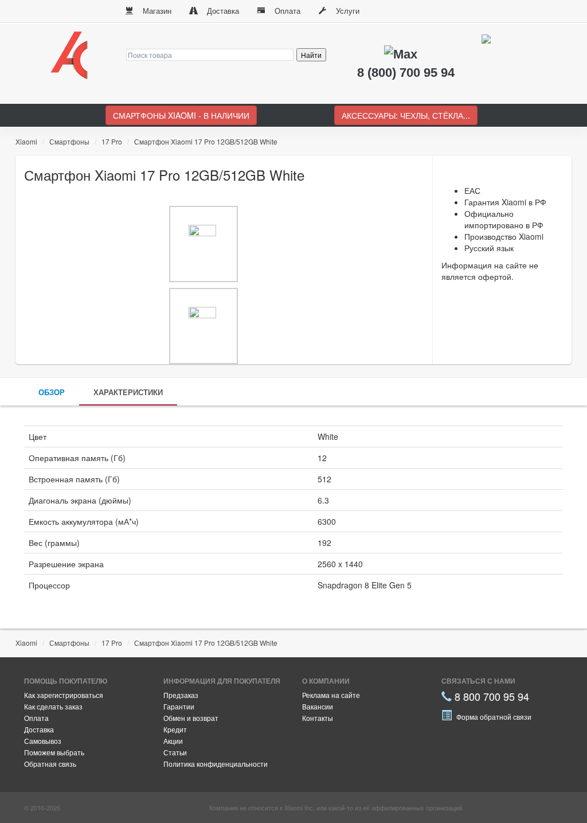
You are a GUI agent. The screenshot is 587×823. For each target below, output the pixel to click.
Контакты (317, 718)
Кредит (175, 729)
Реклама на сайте (331, 695)
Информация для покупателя (221, 681)
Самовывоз (42, 741)
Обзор (51, 392)
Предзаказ (180, 695)
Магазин (155, 10)
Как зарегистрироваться (63, 695)
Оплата (286, 10)
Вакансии (317, 706)
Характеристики (128, 392)
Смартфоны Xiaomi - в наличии (181, 115)
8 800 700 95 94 (490, 696)
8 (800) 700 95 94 (406, 72)
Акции (173, 741)
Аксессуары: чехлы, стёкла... (406, 115)
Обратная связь (50, 764)
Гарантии (178, 706)
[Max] (402, 53)
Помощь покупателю (65, 681)
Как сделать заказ (53, 706)
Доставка (222, 10)
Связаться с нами (478, 681)
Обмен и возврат (190, 718)
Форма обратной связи (493, 716)
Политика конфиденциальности (215, 764)
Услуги (346, 10)
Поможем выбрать (54, 752)
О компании (326, 681)
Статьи (175, 752)
